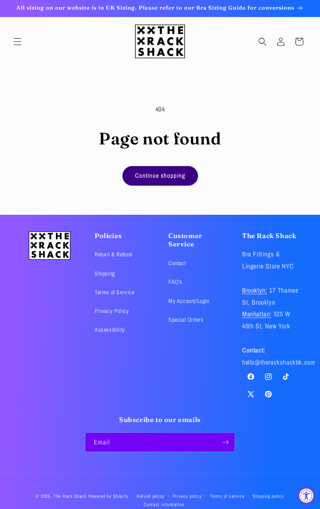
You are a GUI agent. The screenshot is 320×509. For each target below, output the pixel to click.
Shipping (105, 273)
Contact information (164, 504)
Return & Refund (113, 254)
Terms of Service (115, 292)
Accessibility (110, 329)
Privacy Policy (112, 311)
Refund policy (151, 496)
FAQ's (175, 282)
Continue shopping (160, 175)
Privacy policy (187, 496)
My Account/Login (189, 301)
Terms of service (227, 496)
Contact (177, 263)
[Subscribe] (225, 442)
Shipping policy (268, 496)
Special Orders (185, 319)
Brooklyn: (254, 290)
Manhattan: (257, 313)
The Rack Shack (70, 496)
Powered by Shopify (108, 496)
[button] (17, 41)
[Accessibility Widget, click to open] (306, 495)
